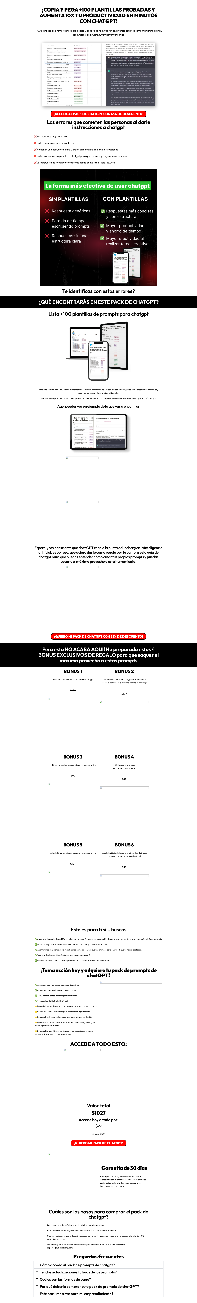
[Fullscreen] (138, 104)
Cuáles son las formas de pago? (65, 1279)
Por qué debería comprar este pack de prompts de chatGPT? (89, 1286)
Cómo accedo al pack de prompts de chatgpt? (77, 1265)
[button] (98, 1264)
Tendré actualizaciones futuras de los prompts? (78, 1272)
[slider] (94, 104)
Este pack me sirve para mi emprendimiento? (76, 1293)
